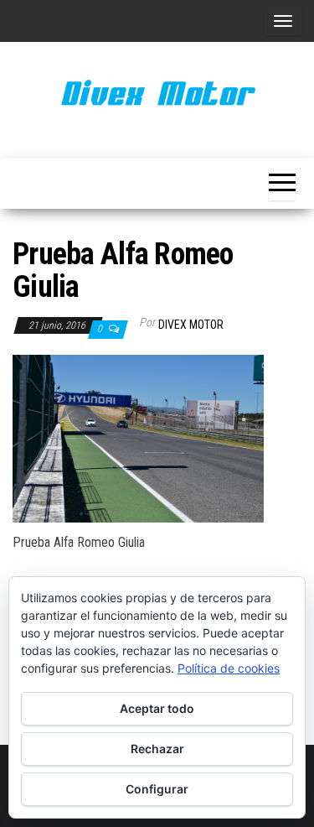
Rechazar (157, 748)
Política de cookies (229, 668)
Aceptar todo (157, 708)
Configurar (157, 789)
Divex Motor (191, 324)
